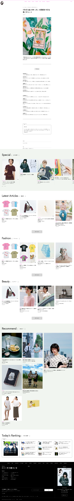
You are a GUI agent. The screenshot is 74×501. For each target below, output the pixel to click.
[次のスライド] (4, 186)
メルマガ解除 (3, 493)
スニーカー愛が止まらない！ (5, 472)
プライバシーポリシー (10, 490)
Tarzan (22, 496)
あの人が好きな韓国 (13, 479)
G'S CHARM (21, 463)
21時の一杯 (12, 476)
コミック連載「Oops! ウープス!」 (15, 472)
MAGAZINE (65, 463)
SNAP (12, 463)
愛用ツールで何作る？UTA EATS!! (14, 475)
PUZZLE (61, 463)
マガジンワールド (13, 499)
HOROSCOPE (56, 463)
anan (2, 496)
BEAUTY (26, 463)
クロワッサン (10, 496)
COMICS (47, 463)
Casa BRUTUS (14, 496)
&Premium (20, 496)
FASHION (8, 463)
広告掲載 (17, 499)
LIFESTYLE (39, 463)
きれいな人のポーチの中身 (5, 475)
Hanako (17, 496)
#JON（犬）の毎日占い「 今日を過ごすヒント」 (28, 148)
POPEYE (7, 496)
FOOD (43, 463)
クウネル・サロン (32, 496)
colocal (25, 496)
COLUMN (51, 463)
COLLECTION (16, 463)
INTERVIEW (35, 463)
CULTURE (30, 463)
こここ (35, 496)
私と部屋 (3, 476)
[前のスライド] (2, 186)
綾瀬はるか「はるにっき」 (5, 479)
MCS (37, 496)
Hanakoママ (27, 496)
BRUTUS (5, 496)
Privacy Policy (20, 499)
